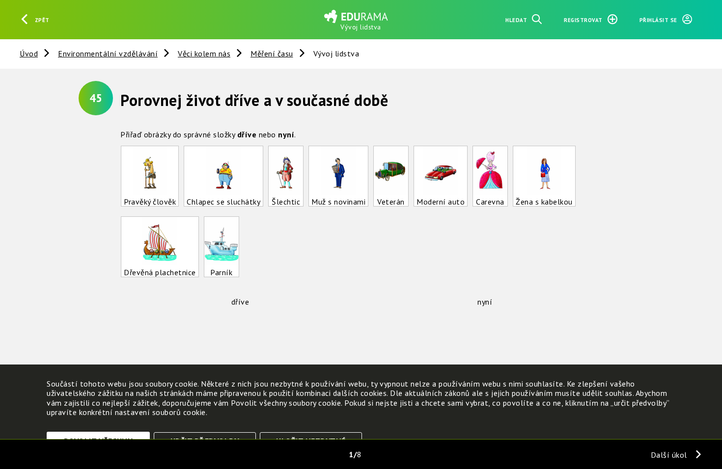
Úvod (29, 53)
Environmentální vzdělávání (108, 53)
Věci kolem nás (204, 53)
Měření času (271, 53)
